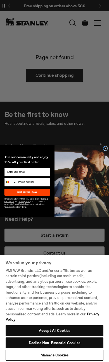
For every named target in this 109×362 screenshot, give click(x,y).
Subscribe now (27, 192)
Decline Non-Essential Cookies (54, 343)
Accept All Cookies (54, 331)
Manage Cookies (54, 355)
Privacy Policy (25, 201)
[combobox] (10, 182)
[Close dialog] (105, 148)
